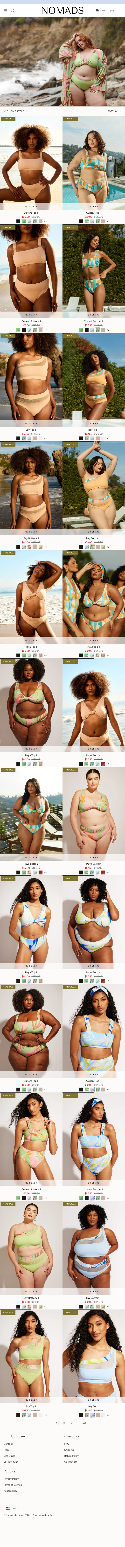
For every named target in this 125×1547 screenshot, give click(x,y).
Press (6, 1449)
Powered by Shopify (42, 1515)
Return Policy (71, 1455)
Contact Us (70, 1461)
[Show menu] (5, 10)
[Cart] (119, 10)
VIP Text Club (11, 1461)
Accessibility (10, 1490)
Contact (8, 1443)
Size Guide (9, 1455)
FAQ (66, 1443)
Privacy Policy (11, 1478)
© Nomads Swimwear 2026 (16, 1515)
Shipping (69, 1449)
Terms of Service (13, 1484)
